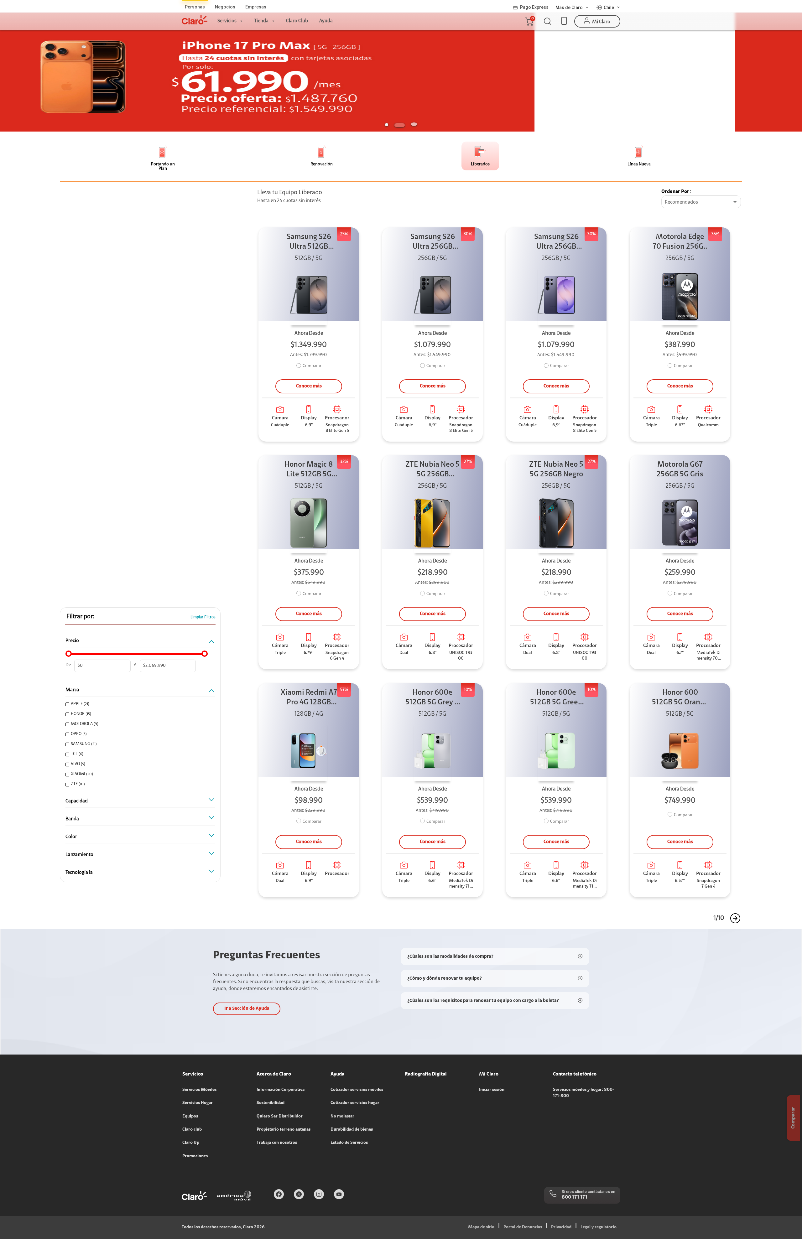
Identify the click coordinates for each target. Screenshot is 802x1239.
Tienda (261, 20)
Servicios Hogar (197, 1103)
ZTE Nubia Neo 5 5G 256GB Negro (556, 469)
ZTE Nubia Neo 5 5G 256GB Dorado (432, 470)
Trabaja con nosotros (277, 1143)
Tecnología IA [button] (79, 872)
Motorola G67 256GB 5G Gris (680, 469)
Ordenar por (675, 191)
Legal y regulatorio (599, 1227)
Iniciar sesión (491, 1090)
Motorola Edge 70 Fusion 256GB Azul (680, 242)
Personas (195, 6)
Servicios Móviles (199, 1090)
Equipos (190, 1116)
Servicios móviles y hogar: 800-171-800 (583, 1093)
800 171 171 (574, 1197)
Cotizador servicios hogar (355, 1103)
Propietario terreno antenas (283, 1130)
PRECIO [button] (72, 640)
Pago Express (534, 7)
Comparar (312, 366)
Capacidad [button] (76, 801)
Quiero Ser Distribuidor (280, 1116)
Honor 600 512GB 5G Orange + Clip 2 (680, 698)
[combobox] (701, 202)
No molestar (342, 1116)
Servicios (227, 20)
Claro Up (190, 1143)
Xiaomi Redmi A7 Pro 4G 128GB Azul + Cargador (309, 698)
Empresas (255, 6)
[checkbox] (138, 704)
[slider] (68, 654)
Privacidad (561, 1227)
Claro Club (297, 20)
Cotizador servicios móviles (357, 1090)
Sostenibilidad (270, 1103)
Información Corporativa (281, 1090)
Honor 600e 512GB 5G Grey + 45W (432, 698)
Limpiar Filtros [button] (203, 617)
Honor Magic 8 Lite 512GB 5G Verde (308, 470)
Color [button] (71, 836)
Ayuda (326, 20)
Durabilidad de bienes (352, 1130)
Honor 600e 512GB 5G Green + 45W (556, 698)
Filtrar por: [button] (80, 617)
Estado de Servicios (349, 1143)
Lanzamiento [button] (79, 854)
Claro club (192, 1130)
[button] (529, 21)
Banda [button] (72, 819)
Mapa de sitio (481, 1227)
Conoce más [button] (309, 386)
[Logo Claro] (194, 20)
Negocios (225, 6)
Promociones (195, 1156)
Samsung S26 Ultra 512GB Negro (309, 242)
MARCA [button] (72, 689)
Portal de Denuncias (522, 1227)
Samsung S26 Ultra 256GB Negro (432, 242)
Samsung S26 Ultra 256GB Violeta (556, 242)
